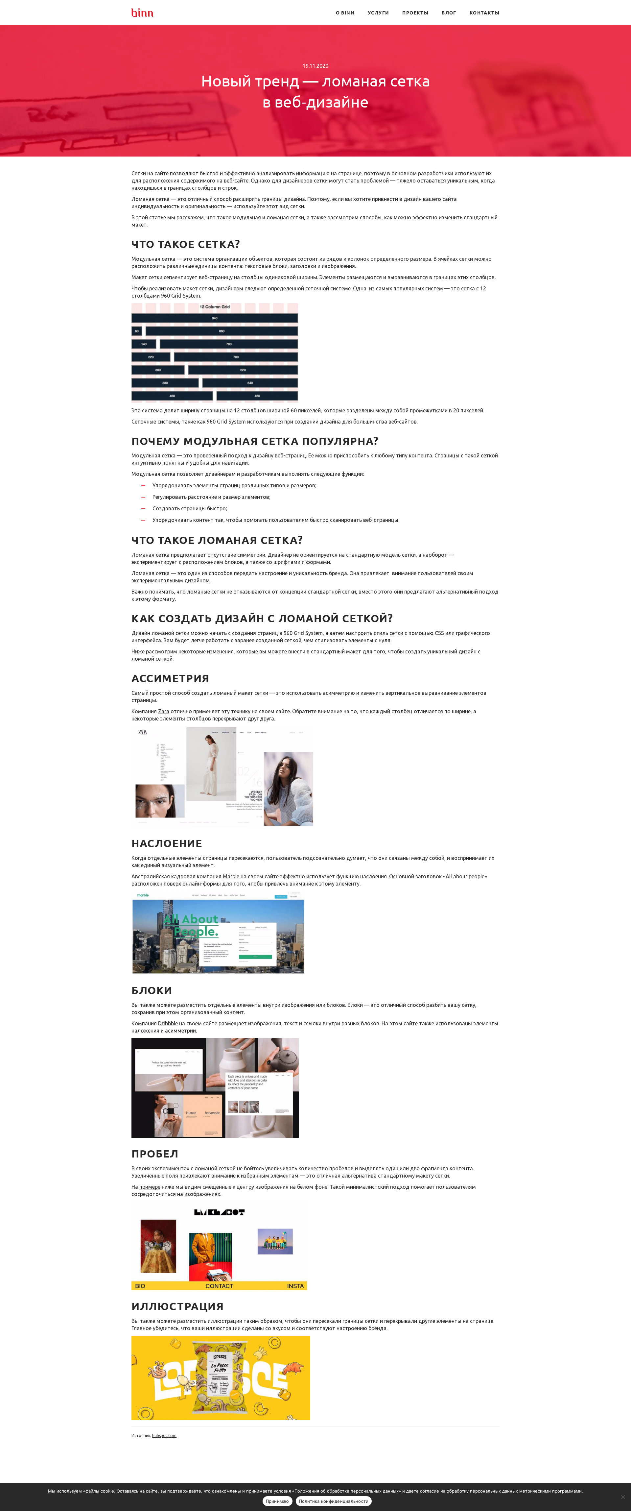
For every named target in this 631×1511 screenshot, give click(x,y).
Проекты (415, 12)
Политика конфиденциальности (334, 1501)
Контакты (485, 12)
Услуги (378, 12)
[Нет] (622, 1497)
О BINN (345, 12)
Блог (449, 12)
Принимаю (277, 1501)
